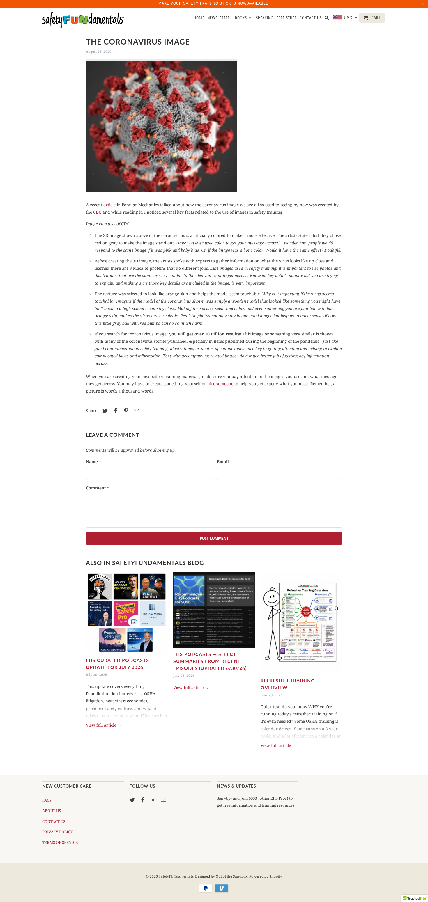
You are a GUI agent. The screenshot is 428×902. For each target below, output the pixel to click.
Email (224, 461)
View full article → (103, 725)
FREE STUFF (286, 18)
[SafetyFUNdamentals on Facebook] (143, 799)
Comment (97, 488)
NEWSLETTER (218, 18)
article (109, 204)
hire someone (220, 383)
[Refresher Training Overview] (301, 623)
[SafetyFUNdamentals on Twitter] (133, 799)
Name (93, 461)
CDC (97, 212)
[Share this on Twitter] (104, 410)
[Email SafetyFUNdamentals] (164, 799)
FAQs (47, 800)
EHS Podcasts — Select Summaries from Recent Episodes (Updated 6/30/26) (210, 661)
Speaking (264, 18)
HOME (199, 18)
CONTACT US (53, 821)
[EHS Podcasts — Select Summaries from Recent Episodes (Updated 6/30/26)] (214, 610)
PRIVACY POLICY (57, 831)
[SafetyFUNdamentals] (83, 20)
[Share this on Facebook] (114, 410)
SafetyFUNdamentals (176, 876)
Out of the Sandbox (231, 876)
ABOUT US (51, 810)
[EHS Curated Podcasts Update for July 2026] (126, 613)
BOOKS (243, 17)
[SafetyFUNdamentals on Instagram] (154, 799)
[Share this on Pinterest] (125, 410)
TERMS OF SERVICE (60, 842)
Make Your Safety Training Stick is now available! (214, 3)
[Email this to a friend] (135, 410)
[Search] (327, 19)
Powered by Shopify (265, 876)
